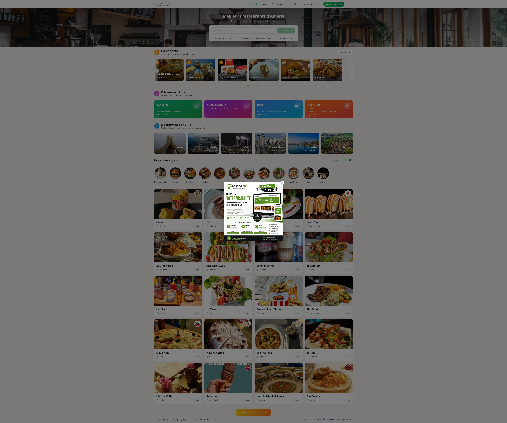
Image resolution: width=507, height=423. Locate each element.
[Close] (282, 183)
